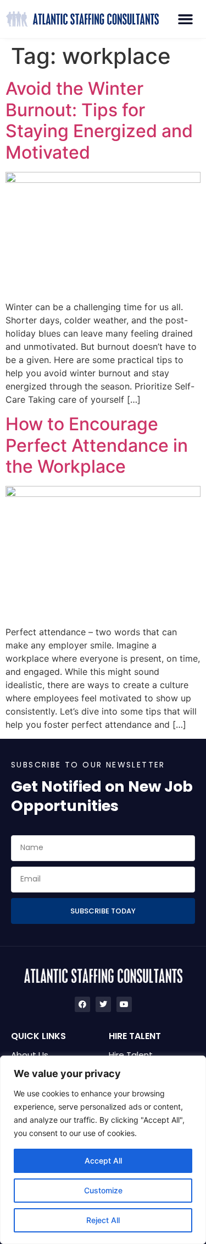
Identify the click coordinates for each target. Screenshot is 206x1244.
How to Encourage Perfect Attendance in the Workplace (96, 445)
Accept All (103, 1160)
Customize (103, 1190)
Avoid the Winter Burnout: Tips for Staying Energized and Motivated (99, 120)
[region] (103, 1150)
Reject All (103, 1220)
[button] (186, 19)
